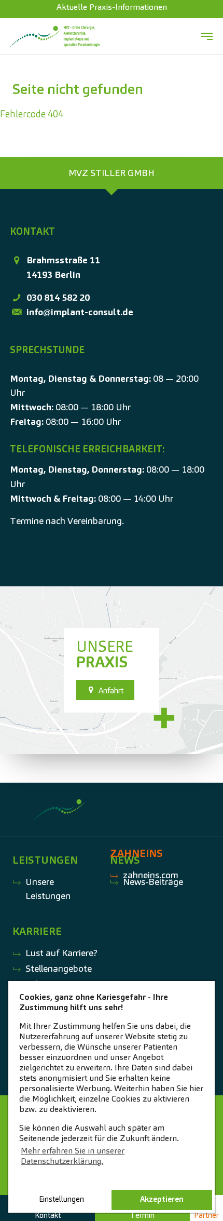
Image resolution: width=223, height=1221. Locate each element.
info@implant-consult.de (79, 312)
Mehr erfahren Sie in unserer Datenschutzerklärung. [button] (72, 1155)
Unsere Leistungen (48, 889)
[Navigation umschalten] (207, 36)
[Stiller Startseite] (55, 36)
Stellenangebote (58, 968)
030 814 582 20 (58, 297)
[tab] (111, 173)
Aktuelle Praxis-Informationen (112, 7)
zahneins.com (150, 875)
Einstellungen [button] (61, 1199)
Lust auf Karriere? (61, 953)
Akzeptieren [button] (162, 1199)
